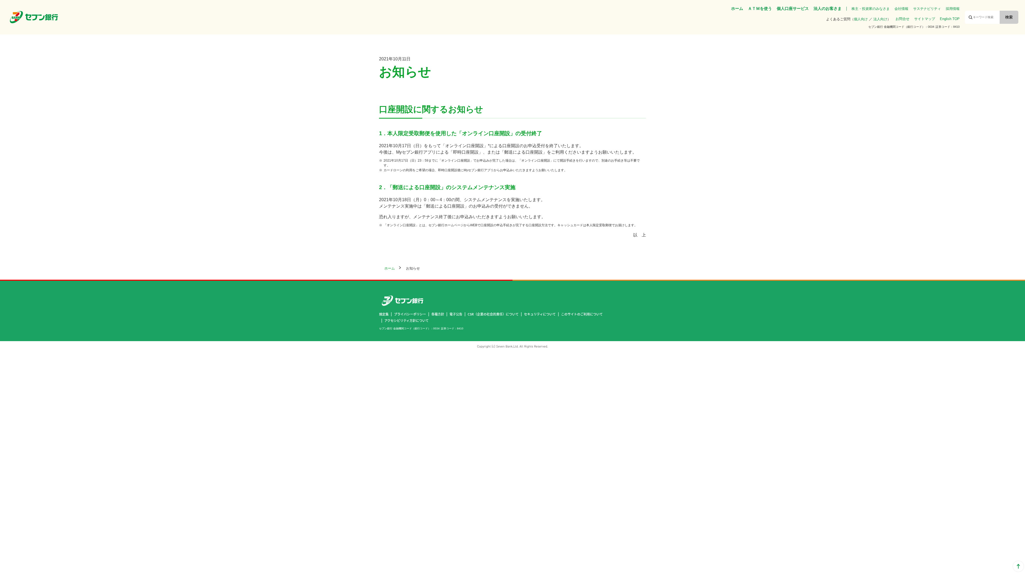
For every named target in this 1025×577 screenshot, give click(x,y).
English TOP (950, 19)
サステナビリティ (927, 9)
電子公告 (456, 314)
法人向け (880, 19)
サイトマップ (924, 19)
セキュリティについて (540, 314)
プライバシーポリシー (410, 314)
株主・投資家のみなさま (870, 9)
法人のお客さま (828, 8)
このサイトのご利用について (582, 314)
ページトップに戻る (1018, 566)
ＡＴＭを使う (760, 8)
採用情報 (953, 9)
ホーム (737, 8)
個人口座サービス (793, 8)
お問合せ (902, 19)
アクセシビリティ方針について (406, 320)
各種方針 (437, 314)
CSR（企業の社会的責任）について (493, 314)
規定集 (384, 314)
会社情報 (901, 9)
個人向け (861, 19)
